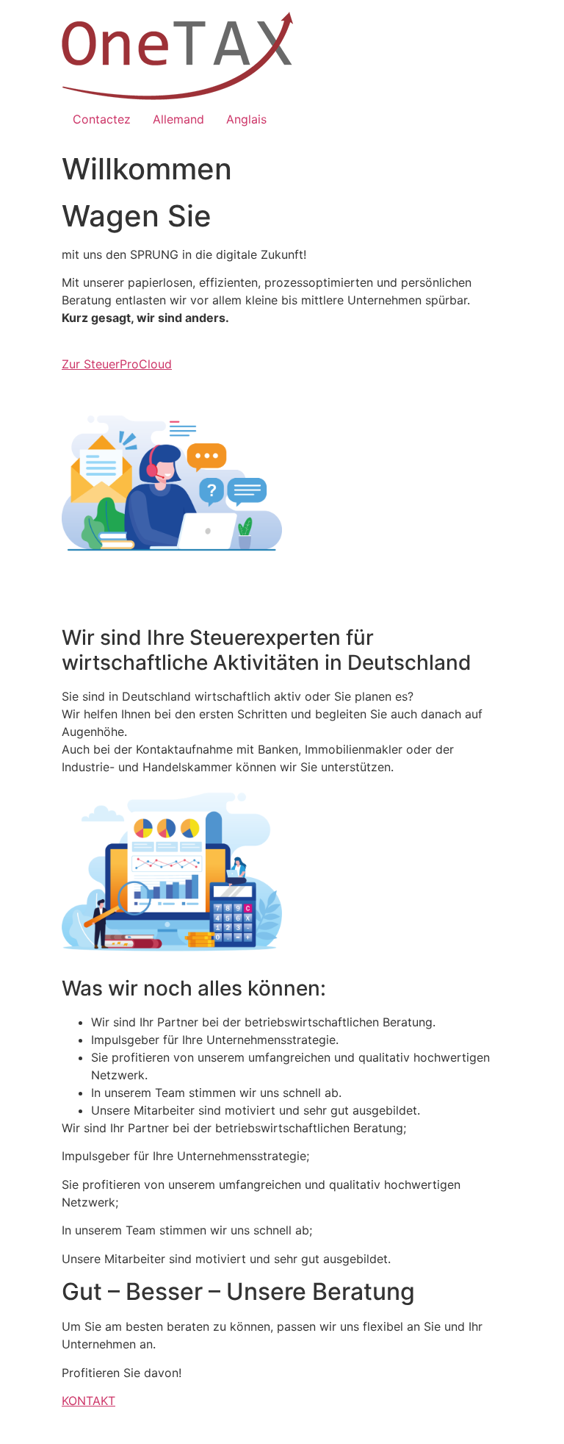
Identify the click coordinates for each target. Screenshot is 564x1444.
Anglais (246, 119)
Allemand (178, 119)
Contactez (102, 119)
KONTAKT (88, 1400)
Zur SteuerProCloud (117, 364)
